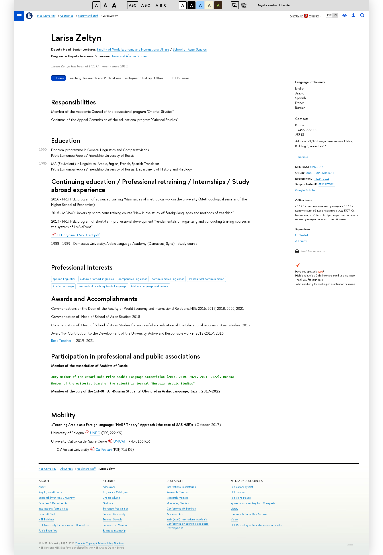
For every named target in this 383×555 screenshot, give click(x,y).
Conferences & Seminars (181, 508)
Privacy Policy (105, 543)
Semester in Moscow (115, 525)
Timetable (301, 157)
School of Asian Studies (190, 49)
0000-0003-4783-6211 (319, 173)
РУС (329, 15)
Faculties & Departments (53, 503)
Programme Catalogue (115, 492)
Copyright (91, 543)
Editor (350, 544)
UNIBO (95, 432)
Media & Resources (247, 481)
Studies (109, 481)
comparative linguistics (132, 279)
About (44, 481)
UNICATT (120, 441)
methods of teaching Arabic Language (102, 286)
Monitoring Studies (178, 503)
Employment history (137, 78)
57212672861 (327, 184)
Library (234, 508)
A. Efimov (301, 241)
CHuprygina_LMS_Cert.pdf (78, 235)
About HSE (66, 469)
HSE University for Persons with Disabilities (63, 525)
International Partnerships (53, 508)
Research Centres (177, 492)
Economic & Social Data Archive (249, 514)
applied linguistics (64, 279)
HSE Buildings (46, 519)
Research (175, 481)
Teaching (74, 78)
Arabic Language (63, 286)
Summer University (114, 514)
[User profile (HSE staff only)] (353, 16)
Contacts (80, 543)
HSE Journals (238, 492)
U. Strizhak (302, 235)
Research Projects (177, 498)
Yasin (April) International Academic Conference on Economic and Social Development (188, 524)
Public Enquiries (48, 530)
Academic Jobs (175, 514)
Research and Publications (102, 78)
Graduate (108, 503)
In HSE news (181, 78)
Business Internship (114, 530)
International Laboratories (181, 487)
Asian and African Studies (129, 56)
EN (335, 15)
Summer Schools (112, 519)
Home (60, 78)
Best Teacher (61, 340)
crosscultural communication (206, 279)
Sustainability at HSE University (57, 498)
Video (234, 519)
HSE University (47, 469)
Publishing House (241, 498)
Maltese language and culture (149, 286)
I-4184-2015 (321, 178)
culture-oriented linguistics (97, 279)
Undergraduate (111, 498)
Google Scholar (305, 190)
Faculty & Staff (47, 514)
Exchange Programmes (115, 508)
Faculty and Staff (86, 469)
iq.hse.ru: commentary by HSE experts (253, 503)
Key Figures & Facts (50, 492)
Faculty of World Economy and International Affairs (133, 49)
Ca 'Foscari (104, 449)
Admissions (109, 487)
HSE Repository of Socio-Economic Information (257, 525)
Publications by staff (242, 487)
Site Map (119, 543)
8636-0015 (316, 167)
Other (158, 78)
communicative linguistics (168, 279)
